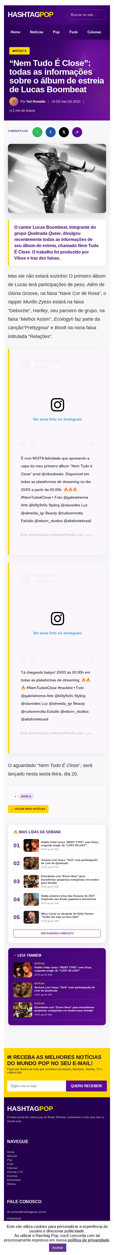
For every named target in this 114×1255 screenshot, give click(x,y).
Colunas (94, 32)
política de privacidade (88, 1240)
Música (26, 796)
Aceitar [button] (57, 1248)
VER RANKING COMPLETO (57, 933)
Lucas (21, 284)
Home (15, 32)
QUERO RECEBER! (86, 1086)
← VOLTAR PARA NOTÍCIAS (28, 809)
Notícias (36, 32)
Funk (73, 32)
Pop (56, 32)
